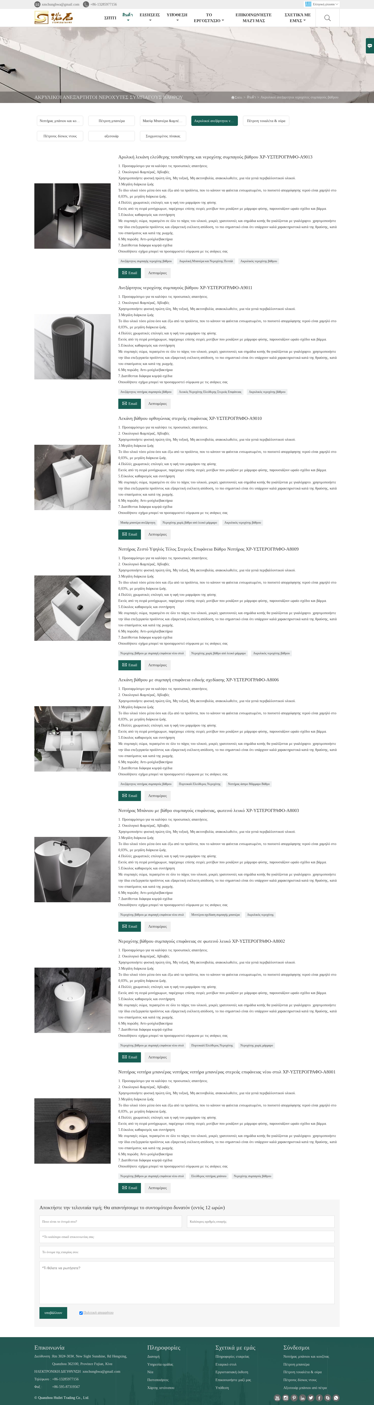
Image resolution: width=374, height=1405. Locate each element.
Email (129, 272)
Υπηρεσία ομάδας (160, 1364)
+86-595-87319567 (66, 1387)
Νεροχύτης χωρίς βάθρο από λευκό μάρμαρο (190, 522)
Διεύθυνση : (43, 1356)
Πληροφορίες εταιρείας (232, 1356)
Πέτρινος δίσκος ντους (300, 1380)
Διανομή (153, 1356)
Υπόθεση (177, 15)
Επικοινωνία (49, 1347)
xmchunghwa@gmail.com (60, 4)
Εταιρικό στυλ (226, 1364)
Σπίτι (236, 97)
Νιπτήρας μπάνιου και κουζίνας (306, 1356)
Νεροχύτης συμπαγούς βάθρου (252, 1176)
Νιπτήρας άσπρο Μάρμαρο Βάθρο (249, 784)
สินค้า (127, 15)
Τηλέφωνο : (42, 1379)
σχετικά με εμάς (298, 18)
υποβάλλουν (53, 1313)
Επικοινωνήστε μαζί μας (254, 18)
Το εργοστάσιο (207, 18)
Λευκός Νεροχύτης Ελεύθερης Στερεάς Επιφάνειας (210, 392)
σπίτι (110, 18)
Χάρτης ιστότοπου (160, 1388)
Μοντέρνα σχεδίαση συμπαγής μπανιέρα (215, 914)
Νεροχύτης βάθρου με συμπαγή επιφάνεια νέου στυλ (152, 653)
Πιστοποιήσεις (158, 1380)
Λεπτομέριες (157, 273)
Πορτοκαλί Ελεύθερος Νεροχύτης (200, 784)
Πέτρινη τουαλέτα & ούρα (302, 1372)
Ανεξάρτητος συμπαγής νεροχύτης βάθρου (146, 261)
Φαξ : (38, 1387)
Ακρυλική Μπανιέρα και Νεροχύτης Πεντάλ (206, 261)
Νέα (150, 1372)
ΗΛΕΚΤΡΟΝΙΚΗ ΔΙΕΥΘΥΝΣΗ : (58, 1371)
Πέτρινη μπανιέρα (296, 1364)
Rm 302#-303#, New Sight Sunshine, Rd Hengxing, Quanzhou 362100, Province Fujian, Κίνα (89, 1360)
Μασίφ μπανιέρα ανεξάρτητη (137, 522)
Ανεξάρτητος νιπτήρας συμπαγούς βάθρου (145, 392)
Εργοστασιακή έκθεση (231, 1372)
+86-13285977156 (103, 4)
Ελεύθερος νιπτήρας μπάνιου (208, 1176)
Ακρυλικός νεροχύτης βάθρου (258, 261)
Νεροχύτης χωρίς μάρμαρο (256, 1045)
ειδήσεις (150, 15)
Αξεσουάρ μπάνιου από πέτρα (305, 1388)
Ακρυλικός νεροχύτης (260, 914)
